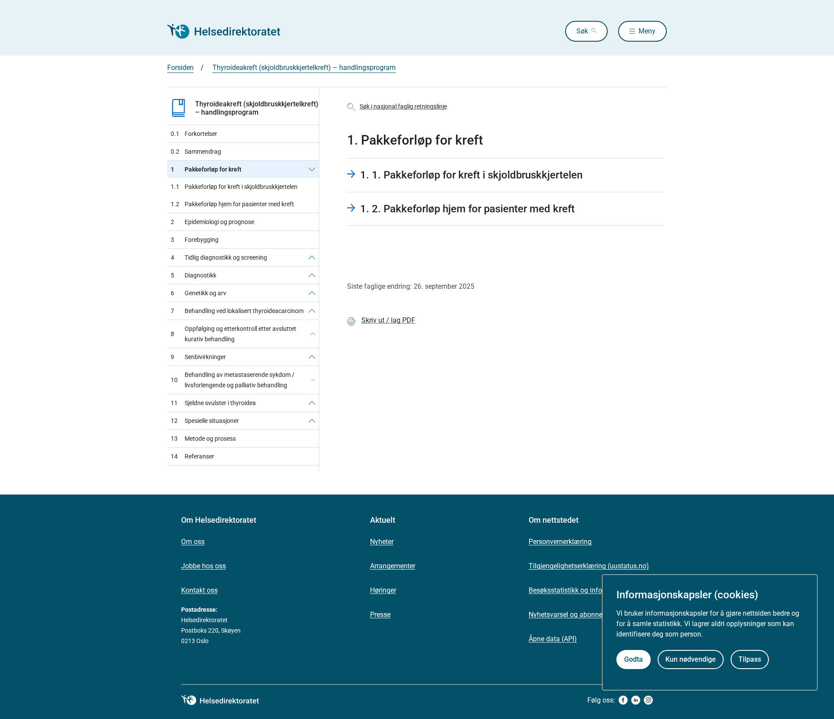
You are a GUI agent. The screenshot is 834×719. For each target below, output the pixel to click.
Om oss (193, 542)
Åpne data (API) (553, 639)
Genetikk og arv (198, 293)
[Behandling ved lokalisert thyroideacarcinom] (312, 311)
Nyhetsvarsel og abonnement (573, 614)
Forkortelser (194, 133)
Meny (647, 31)
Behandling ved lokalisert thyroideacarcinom (237, 310)
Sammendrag (196, 151)
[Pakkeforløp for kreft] (312, 169)
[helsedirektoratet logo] (226, 700)
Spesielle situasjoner (205, 420)
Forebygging (194, 239)
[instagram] (648, 700)
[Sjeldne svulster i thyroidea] (312, 403)
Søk (582, 31)
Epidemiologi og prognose (212, 221)
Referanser (192, 456)
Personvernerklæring (560, 542)
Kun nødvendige (690, 659)
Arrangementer (392, 566)
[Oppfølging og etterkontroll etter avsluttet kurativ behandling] (313, 333)
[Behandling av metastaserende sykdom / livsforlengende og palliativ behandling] (313, 379)
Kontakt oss (199, 590)
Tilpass (749, 659)
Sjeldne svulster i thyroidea (213, 402)
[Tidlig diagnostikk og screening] (312, 257)
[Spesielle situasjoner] (312, 421)
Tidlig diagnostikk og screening (219, 257)
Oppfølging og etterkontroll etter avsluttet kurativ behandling (233, 334)
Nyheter (382, 542)
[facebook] (623, 700)
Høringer (383, 590)
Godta (633, 659)
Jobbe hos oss (203, 566)
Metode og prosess (203, 438)
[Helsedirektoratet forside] (229, 31)
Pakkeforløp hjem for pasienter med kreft (232, 204)
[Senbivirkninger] (312, 357)
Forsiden (180, 67)
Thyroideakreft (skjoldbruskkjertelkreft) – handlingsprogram (304, 67)
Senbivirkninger (198, 356)
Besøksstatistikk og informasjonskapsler (591, 590)
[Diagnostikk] (312, 275)
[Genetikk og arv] (312, 293)
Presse (380, 614)
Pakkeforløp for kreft (206, 169)
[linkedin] (635, 700)
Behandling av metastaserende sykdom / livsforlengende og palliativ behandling (233, 380)
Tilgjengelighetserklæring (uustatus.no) (589, 566)
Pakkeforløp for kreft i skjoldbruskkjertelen (234, 186)
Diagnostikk (193, 275)
